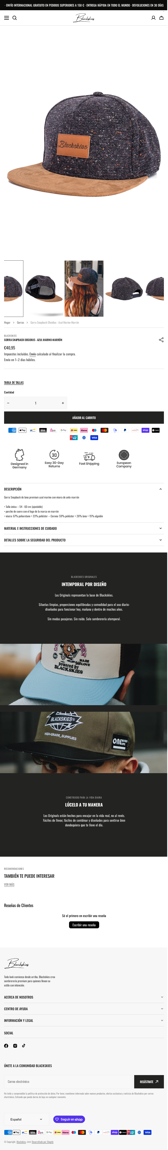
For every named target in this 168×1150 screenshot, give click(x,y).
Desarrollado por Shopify (42, 1141)
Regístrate (143, 1081)
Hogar (7, 322)
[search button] (14, 17)
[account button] (153, 17)
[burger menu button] (6, 17)
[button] (161, 339)
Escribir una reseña (84, 924)
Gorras (20, 322)
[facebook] (6, 1045)
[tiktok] (24, 1045)
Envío (33, 353)
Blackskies (21, 1141)
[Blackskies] (84, 18)
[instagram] (15, 1045)
